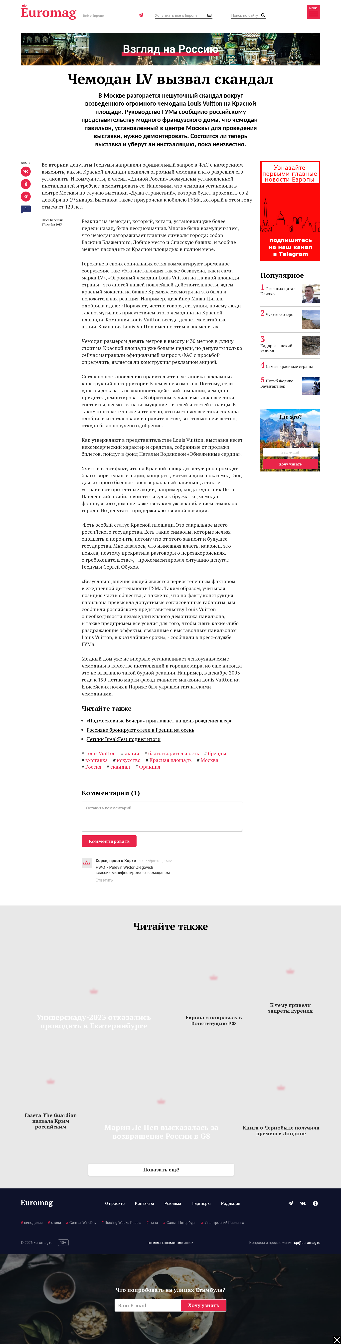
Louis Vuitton (99, 753)
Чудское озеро (279, 314)
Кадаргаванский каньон (276, 348)
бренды (215, 753)
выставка (95, 760)
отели (54, 1222)
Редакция (230, 1203)
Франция (147, 766)
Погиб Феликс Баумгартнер (276, 383)
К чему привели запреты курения (290, 1008)
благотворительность (172, 753)
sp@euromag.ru (307, 1242)
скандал (118, 766)
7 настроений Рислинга (222, 1222)
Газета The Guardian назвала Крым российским (51, 1121)
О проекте (115, 1203)
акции (130, 753)
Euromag (49, 12)
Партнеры (201, 1203)
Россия (91, 766)
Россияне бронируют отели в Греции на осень (140, 729)
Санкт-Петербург (179, 1222)
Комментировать (109, 841)
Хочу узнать (290, 463)
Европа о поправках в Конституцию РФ (213, 1020)
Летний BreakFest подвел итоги (124, 739)
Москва (207, 760)
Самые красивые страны (289, 366)
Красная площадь (169, 760)
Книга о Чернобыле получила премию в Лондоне (281, 1130)
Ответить (104, 880)
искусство (127, 760)
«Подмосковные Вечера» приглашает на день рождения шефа (160, 720)
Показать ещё (161, 1169)
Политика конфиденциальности (170, 1243)
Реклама (173, 1203)
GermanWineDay (81, 1222)
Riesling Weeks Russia (121, 1222)
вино (152, 1222)
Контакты (144, 1203)
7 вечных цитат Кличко (277, 291)
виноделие (32, 1222)
